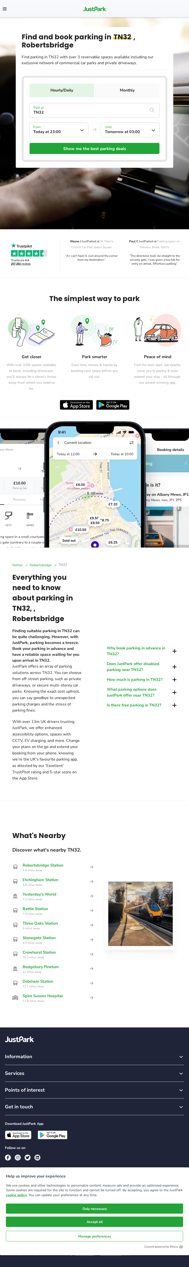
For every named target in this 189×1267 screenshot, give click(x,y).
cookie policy (16, 1195)
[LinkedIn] (37, 1157)
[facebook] (8, 1157)
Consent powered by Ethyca (161, 1247)
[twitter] (28, 1157)
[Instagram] (18, 1157)
